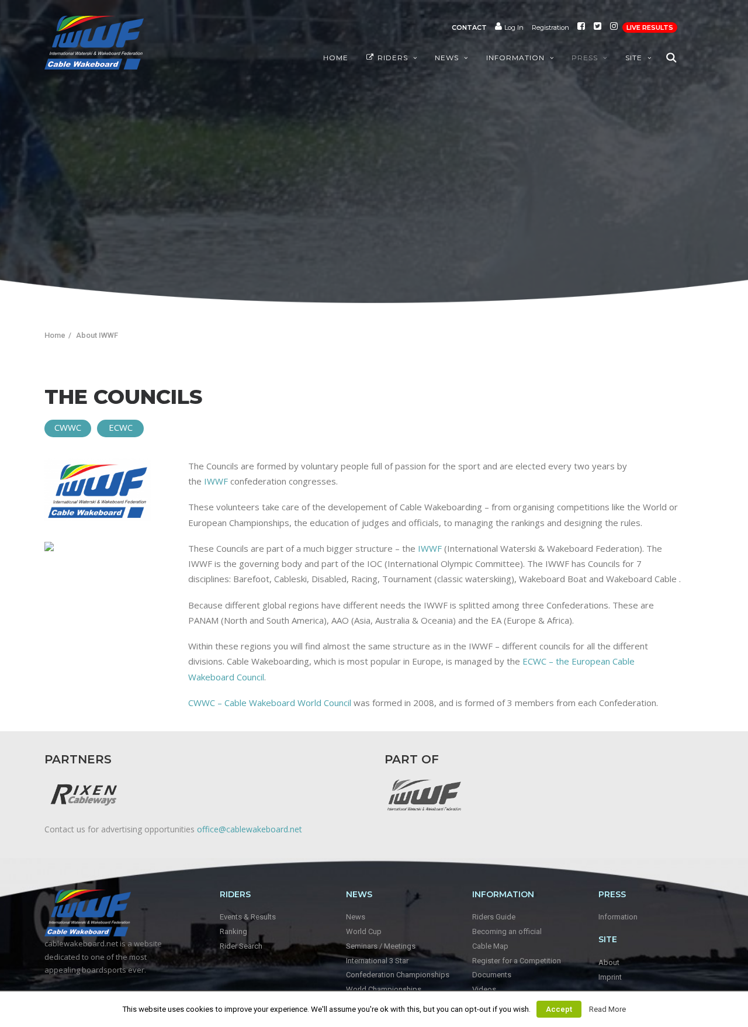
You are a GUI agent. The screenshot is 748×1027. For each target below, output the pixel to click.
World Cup (364, 931)
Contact (469, 27)
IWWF (216, 481)
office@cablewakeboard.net (249, 829)
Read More (607, 1009)
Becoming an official (507, 931)
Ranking (233, 931)
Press (585, 57)
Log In (513, 27)
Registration (550, 27)
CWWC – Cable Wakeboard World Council (269, 702)
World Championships (383, 989)
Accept (559, 1009)
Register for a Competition (516, 960)
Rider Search (241, 946)
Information (515, 57)
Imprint (610, 977)
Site (633, 57)
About (608, 962)
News (447, 57)
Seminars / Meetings (380, 946)
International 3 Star (377, 960)
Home (335, 57)
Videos (484, 989)
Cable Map (490, 946)
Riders (393, 57)
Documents (491, 974)
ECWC (121, 427)
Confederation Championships (397, 974)
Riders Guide (493, 916)
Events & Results (248, 916)
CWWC (67, 427)
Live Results (649, 27)
